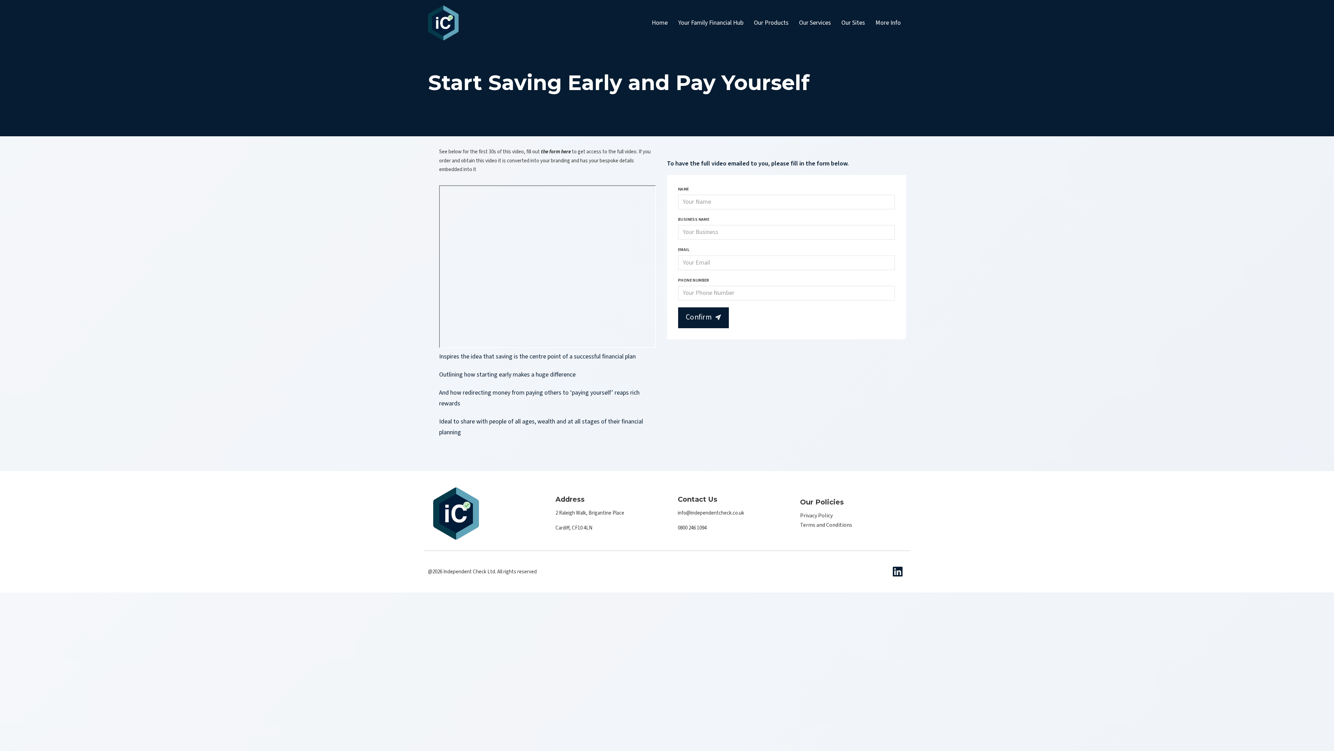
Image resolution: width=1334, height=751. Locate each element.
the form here (556, 151)
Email (684, 250)
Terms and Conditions (826, 525)
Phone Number (693, 280)
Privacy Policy (816, 515)
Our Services (815, 22)
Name (683, 189)
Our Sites (853, 22)
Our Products (771, 22)
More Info (888, 22)
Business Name (693, 220)
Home (660, 22)
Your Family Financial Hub (710, 22)
